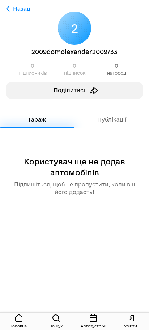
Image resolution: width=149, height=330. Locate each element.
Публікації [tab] (111, 119)
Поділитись (70, 90)
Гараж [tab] (37, 119)
